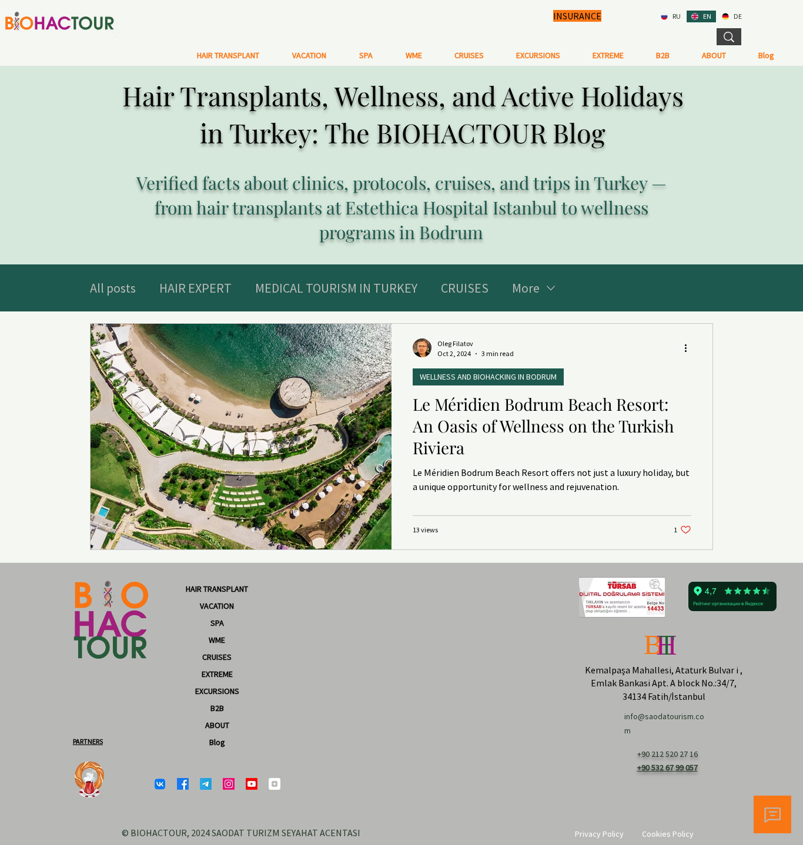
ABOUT (217, 725)
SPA (217, 623)
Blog (217, 742)
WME (217, 640)
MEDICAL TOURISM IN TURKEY (336, 288)
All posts (113, 288)
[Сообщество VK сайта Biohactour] (160, 784)
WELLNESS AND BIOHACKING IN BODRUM (488, 376)
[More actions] (689, 348)
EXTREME (217, 674)
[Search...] (729, 36)
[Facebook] (183, 784)
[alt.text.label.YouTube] (251, 784)
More (526, 288)
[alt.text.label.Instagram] (229, 784)
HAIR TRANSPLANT (217, 589)
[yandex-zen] (274, 784)
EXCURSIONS (217, 691)
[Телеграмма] (206, 784)
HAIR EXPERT (195, 288)
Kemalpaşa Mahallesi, (629, 670)
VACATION (217, 606)
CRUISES (465, 288)
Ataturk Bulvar (704, 670)
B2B (217, 708)
